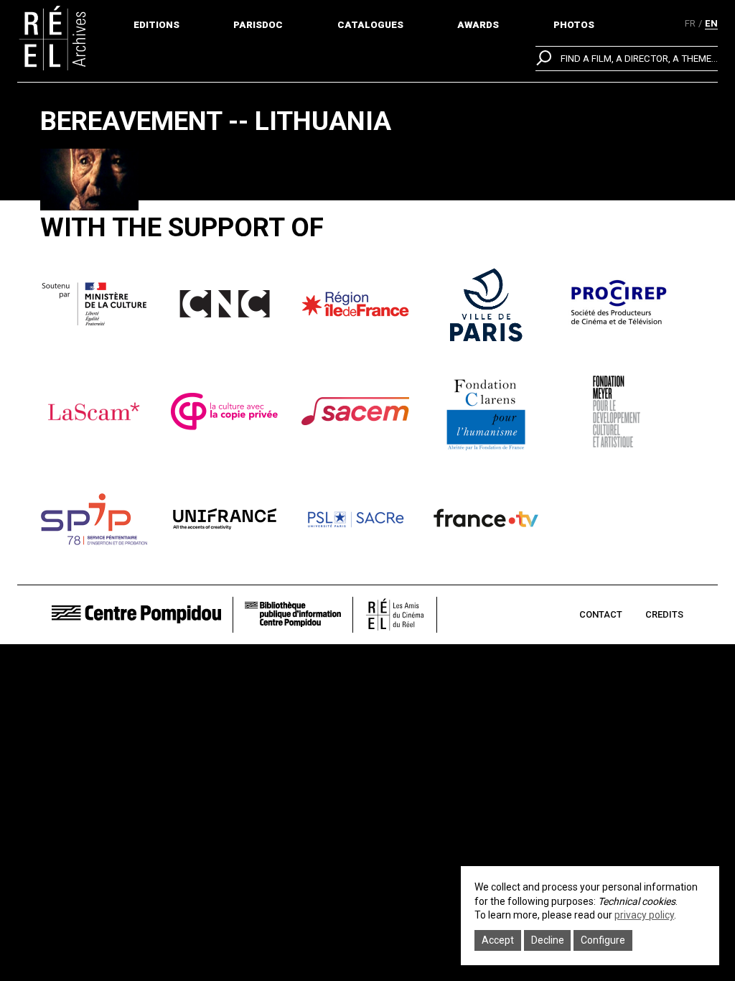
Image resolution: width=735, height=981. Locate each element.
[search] (626, 58)
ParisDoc (258, 24)
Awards (478, 24)
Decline (547, 940)
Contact (600, 614)
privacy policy (644, 915)
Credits (664, 614)
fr (690, 23)
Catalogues (370, 24)
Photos (573, 24)
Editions (156, 24)
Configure (603, 940)
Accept (498, 940)
